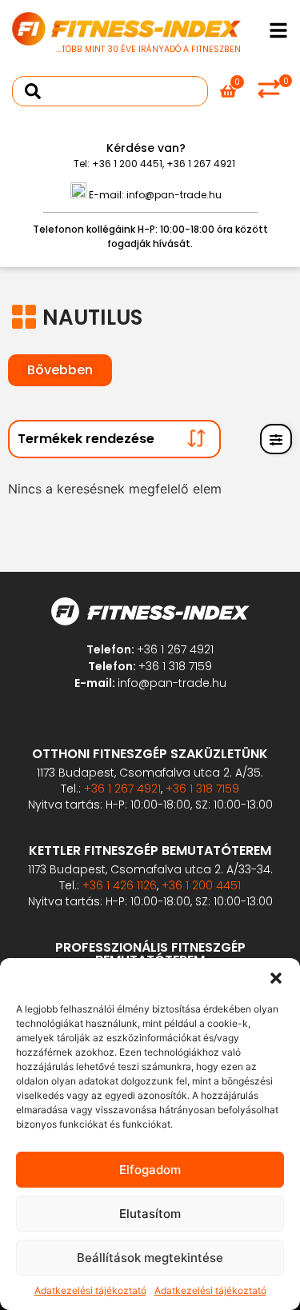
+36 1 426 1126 (119, 885)
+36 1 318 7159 (175, 666)
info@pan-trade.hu (174, 195)
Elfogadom (150, 1169)
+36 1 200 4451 (127, 163)
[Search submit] (33, 91)
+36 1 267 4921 (200, 163)
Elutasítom (150, 1213)
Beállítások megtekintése (150, 1257)
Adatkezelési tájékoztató (90, 1290)
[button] (276, 978)
